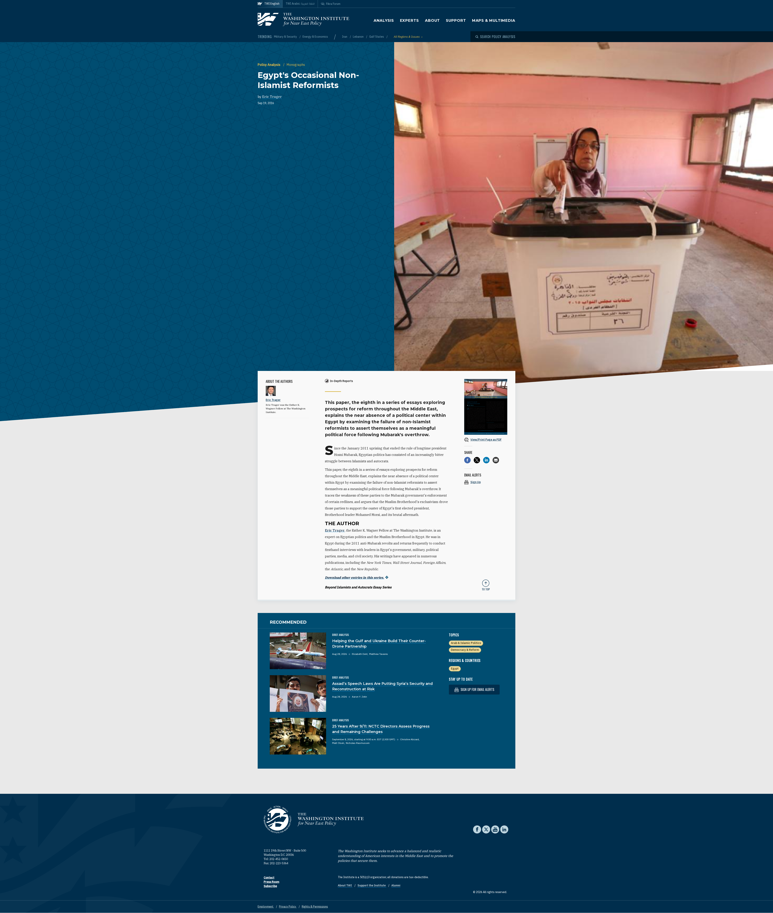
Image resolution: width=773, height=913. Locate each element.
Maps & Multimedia (493, 20)
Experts (409, 20)
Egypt (455, 668)
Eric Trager (272, 97)
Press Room (271, 882)
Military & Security (286, 36)
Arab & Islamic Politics (466, 643)
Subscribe (270, 886)
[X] (477, 460)
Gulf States (376, 36)
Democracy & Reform (465, 650)
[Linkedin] (486, 460)
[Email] (496, 460)
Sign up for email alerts (477, 689)
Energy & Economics (315, 36)
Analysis (384, 20)
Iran (345, 36)
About (432, 20)
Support (456, 20)
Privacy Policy (288, 906)
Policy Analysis (269, 65)
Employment (266, 906)
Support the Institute (372, 885)
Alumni (395, 885)
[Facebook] (467, 460)
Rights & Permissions (315, 906)
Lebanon (358, 36)
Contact (269, 877)
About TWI (345, 885)
